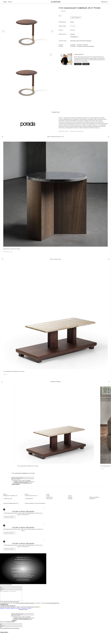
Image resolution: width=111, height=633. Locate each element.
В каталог (29, 608)
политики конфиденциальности (25, 482)
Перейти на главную (5, 608)
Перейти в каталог (15, 608)
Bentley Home (49, 497)
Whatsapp (86, 63)
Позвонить (77, 63)
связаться (104, 2)
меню (5, 2)
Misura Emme (49, 498)
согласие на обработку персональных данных (24, 602)
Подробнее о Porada (63, 131)
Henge (47, 494)
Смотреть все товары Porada (76, 131)
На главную (23, 608)
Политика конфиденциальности (10, 503)
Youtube (70, 495)
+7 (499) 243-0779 (7, 498)
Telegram (70, 497)
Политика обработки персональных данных (35, 503)
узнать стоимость (76, 17)
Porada (71, 22)
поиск (10, 2)
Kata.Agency (92, 498)
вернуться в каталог (9, 517)
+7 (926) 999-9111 (29, 498)
